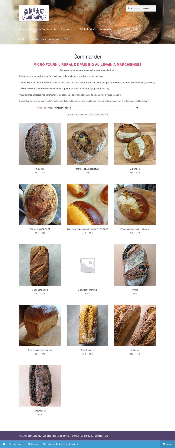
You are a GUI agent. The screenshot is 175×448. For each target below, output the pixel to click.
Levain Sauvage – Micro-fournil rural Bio (37, 29)
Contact (34, 39)
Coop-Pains (102, 435)
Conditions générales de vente (56, 435)
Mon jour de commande (77, 114)
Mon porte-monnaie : (55, 39)
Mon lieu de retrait (45, 107)
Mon (105, 29)
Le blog (22, 39)
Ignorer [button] (169, 444)
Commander (66, 29)
